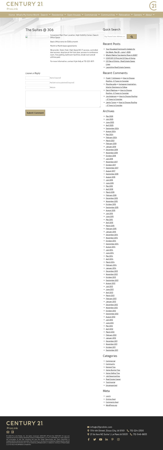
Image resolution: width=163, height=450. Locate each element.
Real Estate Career (113, 379)
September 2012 (112, 314)
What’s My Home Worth (27, 14)
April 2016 (109, 189)
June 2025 (110, 122)
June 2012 (110, 323)
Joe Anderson (111, 96)
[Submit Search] (132, 36)
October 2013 (111, 277)
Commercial (91, 14)
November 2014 (112, 238)
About (149, 14)
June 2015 (110, 216)
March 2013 (110, 295)
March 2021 (110, 140)
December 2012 (112, 305)
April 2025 (109, 125)
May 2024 (109, 134)
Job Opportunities (113, 376)
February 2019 (111, 143)
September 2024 (112, 128)
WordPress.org (111, 405)
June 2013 (110, 289)
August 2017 (110, 171)
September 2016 (112, 174)
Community (110, 364)
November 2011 (111, 344)
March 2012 (110, 332)
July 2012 (109, 320)
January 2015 (111, 232)
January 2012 (111, 338)
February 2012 (111, 335)
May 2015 (109, 219)
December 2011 (111, 341)
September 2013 (112, 280)
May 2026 (109, 116)
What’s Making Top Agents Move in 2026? (121, 55)
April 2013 (109, 292)
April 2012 (109, 329)
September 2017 (112, 168)
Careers (138, 14)
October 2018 (111, 156)
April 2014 (109, 259)
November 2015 (112, 201)
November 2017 (112, 162)
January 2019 (111, 147)
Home (12, 14)
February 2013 (111, 298)
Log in (108, 396)
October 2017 (111, 165)
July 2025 (109, 119)
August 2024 (111, 131)
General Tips (111, 367)
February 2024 (111, 137)
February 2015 (111, 229)
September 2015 (112, 207)
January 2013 (111, 301)
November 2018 (112, 153)
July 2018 (109, 159)
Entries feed (111, 399)
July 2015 (109, 213)
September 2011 (112, 350)
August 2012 (110, 317)
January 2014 (111, 268)
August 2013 (110, 283)
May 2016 (109, 186)
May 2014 (109, 256)
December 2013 (112, 271)
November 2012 (112, 308)
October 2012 (111, 311)
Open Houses (74, 14)
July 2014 (109, 250)
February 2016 (111, 195)
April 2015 (109, 222)
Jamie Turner (111, 102)
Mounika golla (111, 84)
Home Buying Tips (113, 370)
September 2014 (112, 244)
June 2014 (110, 253)
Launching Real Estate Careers (118, 67)
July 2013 (109, 286)
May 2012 (109, 326)
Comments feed (112, 402)
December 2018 (112, 149)
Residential (57, 14)
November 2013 (112, 274)
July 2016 (109, 180)
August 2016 (110, 177)
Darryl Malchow (112, 90)
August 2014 (110, 247)
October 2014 (111, 241)
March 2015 (110, 226)
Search (44, 14)
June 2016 (110, 183)
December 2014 (112, 235)
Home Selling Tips (113, 373)
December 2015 (112, 198)
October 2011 (111, 347)
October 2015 (111, 204)
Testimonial (110, 382)
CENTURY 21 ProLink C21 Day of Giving (120, 58)
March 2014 (110, 262)
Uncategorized (111, 385)
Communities (108, 14)
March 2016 (110, 192)
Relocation (124, 14)
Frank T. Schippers (113, 78)
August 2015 (110, 210)
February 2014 (111, 265)
